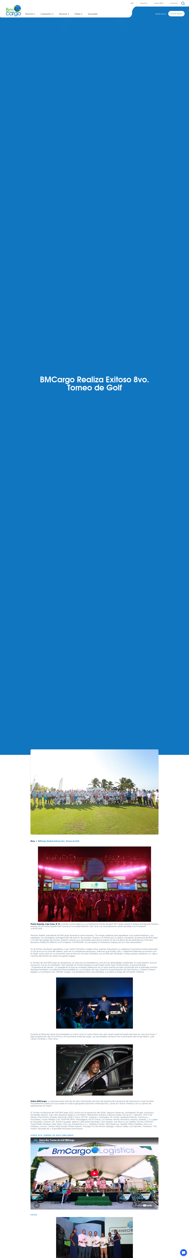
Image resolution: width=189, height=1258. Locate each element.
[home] (13, 10)
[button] (30, 14)
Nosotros (143, 3)
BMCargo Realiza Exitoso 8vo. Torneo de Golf (58, 841)
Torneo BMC (159, 3)
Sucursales (93, 14)
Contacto (174, 3)
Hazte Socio (160, 14)
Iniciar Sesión (176, 14)
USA (132, 3)
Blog (33, 841)
